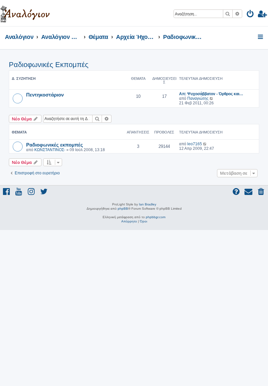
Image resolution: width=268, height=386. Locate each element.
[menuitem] (250, 15)
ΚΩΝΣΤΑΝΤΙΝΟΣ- (49, 150)
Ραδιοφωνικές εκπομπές (54, 145)
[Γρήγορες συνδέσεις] (261, 37)
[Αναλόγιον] (25, 13)
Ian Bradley (147, 204)
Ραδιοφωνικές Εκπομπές (49, 65)
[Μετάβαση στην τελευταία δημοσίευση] (205, 144)
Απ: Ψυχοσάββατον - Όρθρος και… (211, 94)
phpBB (123, 208)
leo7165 (194, 144)
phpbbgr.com (155, 217)
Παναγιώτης (198, 98)
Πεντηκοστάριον (45, 94)
